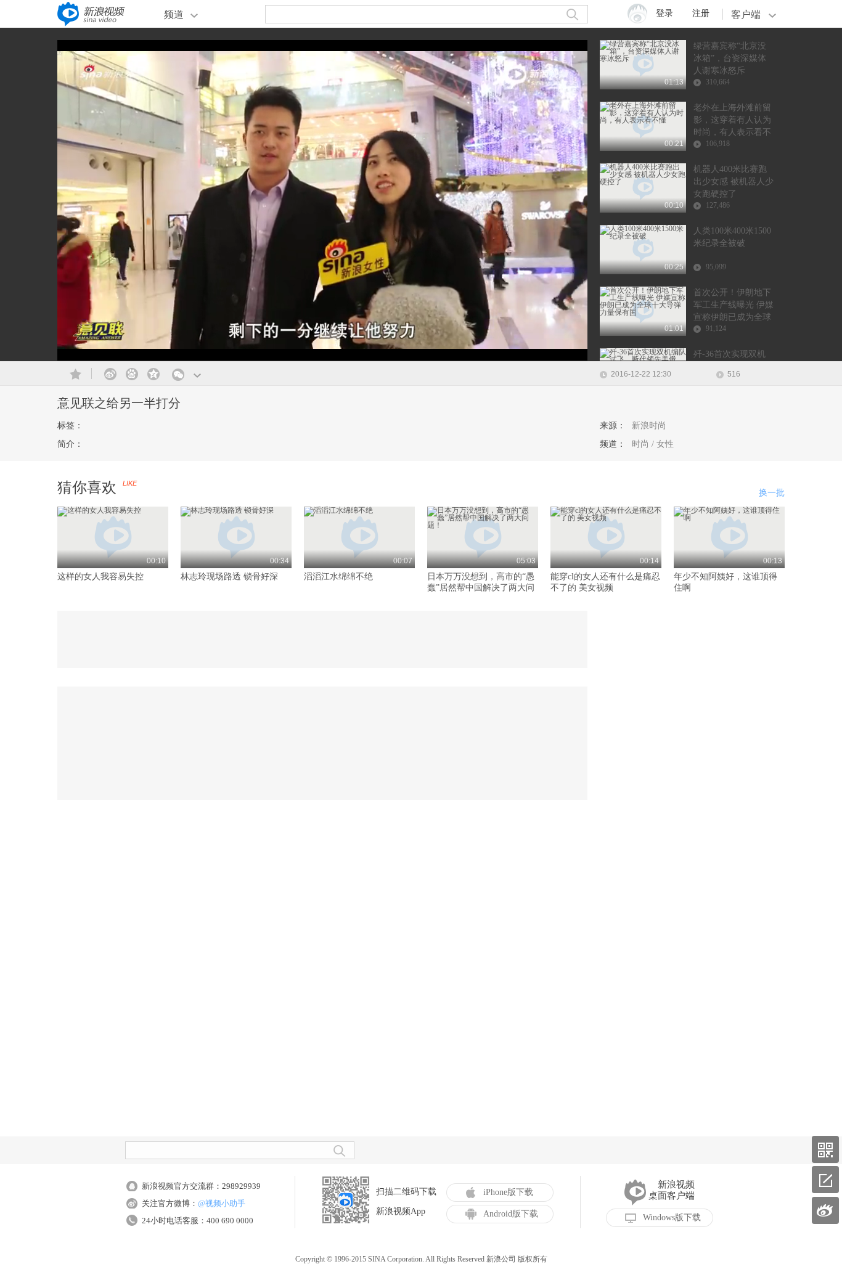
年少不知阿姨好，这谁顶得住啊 (725, 582)
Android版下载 (510, 1213)
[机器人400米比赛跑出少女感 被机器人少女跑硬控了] (643, 181)
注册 (700, 13)
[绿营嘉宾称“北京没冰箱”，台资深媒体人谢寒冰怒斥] (643, 58)
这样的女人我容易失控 (100, 576)
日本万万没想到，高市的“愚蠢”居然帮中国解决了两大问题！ (480, 583)
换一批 (772, 492)
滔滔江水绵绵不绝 (338, 576)
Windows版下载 (672, 1217)
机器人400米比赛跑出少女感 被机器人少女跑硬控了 (733, 181)
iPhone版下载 (508, 1192)
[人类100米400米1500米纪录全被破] (643, 236)
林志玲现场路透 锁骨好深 (229, 576)
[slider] (521, 346)
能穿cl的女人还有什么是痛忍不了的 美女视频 (605, 582)
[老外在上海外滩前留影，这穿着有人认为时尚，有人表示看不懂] (643, 120)
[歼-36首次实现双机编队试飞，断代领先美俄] (643, 359)
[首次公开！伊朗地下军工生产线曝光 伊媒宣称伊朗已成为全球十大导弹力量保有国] (643, 312)
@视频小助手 (221, 1203)
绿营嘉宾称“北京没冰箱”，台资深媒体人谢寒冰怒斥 (729, 58)
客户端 (746, 14)
